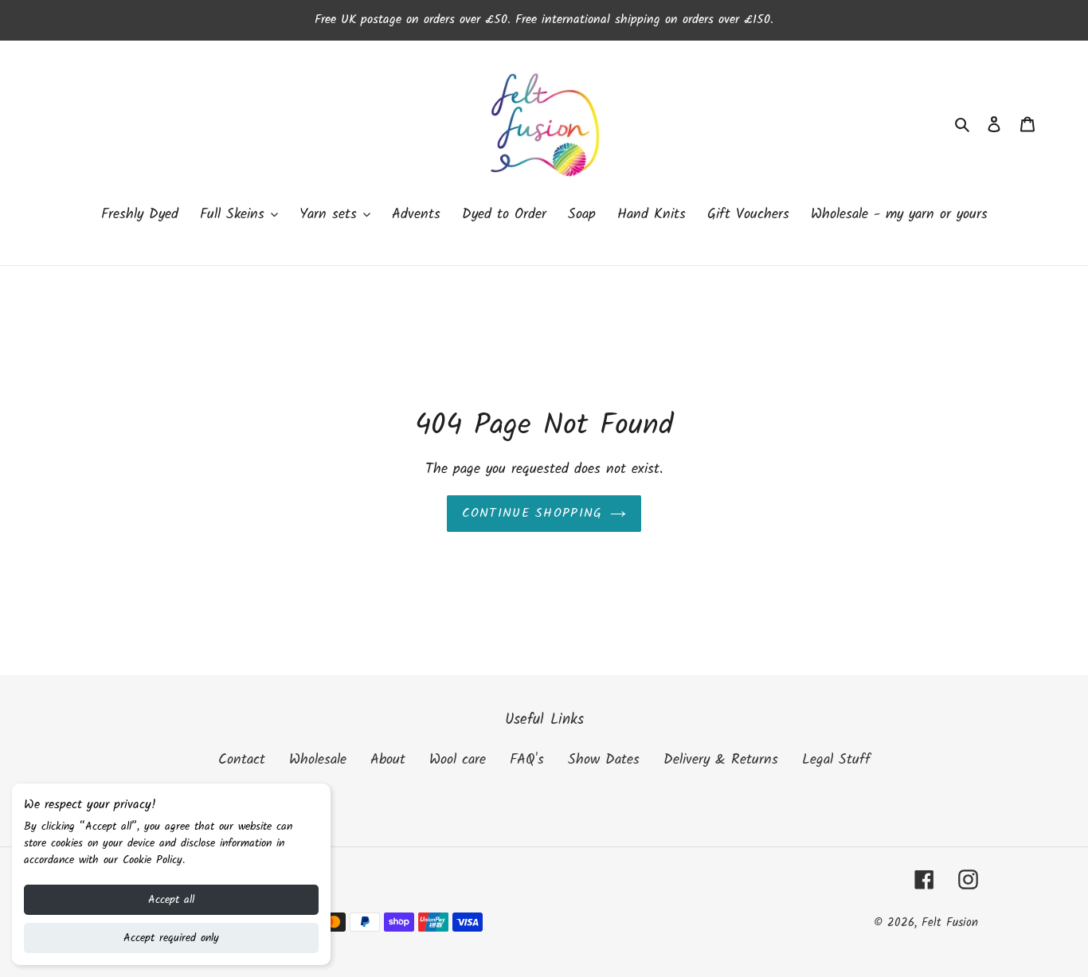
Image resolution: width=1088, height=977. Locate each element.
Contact (241, 760)
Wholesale (317, 760)
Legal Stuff (836, 760)
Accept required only (171, 938)
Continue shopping (532, 513)
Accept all (171, 900)
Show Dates (604, 760)
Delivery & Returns (720, 760)
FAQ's (527, 760)
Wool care (457, 760)
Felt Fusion (950, 922)
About (387, 760)
